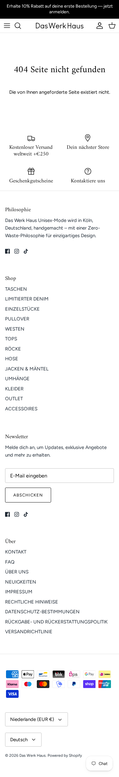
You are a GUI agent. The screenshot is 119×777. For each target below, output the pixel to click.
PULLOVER (17, 319)
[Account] (98, 26)
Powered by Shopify (65, 755)
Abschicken (28, 495)
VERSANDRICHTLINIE (28, 632)
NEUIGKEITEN (20, 582)
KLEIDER (14, 389)
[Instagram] (16, 251)
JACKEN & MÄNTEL (27, 369)
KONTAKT (15, 552)
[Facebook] (7, 251)
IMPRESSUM (18, 592)
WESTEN (14, 329)
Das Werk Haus (32, 755)
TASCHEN (16, 289)
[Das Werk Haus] (59, 25)
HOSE (11, 359)
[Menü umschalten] (7, 26)
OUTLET (14, 398)
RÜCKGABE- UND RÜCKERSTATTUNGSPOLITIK (56, 622)
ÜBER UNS (17, 572)
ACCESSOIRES (21, 409)
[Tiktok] (25, 251)
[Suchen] (21, 26)
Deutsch (19, 739)
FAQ (10, 562)
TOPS (11, 339)
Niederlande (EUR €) (32, 719)
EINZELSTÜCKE (22, 309)
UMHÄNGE (17, 379)
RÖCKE (13, 349)
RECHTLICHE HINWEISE (31, 602)
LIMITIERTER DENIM (27, 299)
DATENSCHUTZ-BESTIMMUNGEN (42, 612)
